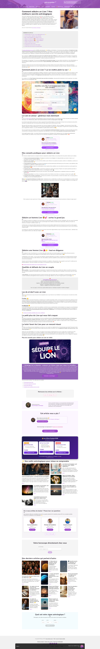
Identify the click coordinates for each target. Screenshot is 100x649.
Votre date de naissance (39, 92)
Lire (22, 483)
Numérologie (67, 6)
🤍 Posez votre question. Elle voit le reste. (48, 209)
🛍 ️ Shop (73, 6)
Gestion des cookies (48, 641)
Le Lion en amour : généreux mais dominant (33, 35)
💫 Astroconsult (60, 6)
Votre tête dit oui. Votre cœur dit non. (49, 208)
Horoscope (25, 6)
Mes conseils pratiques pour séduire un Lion (33, 37)
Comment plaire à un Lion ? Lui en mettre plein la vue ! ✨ (35, 34)
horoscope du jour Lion (28, 382)
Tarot (43, 6)
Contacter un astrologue (49, 375)
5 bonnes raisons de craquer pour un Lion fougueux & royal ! (34, 264)
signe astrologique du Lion (28, 50)
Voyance (53, 6)
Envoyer (50, 108)
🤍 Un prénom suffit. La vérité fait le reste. (48, 145)
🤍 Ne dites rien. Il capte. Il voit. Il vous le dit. (48, 242)
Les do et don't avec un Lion (30, 43)
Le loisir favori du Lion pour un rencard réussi (33, 46)
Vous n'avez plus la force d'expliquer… (49, 143)
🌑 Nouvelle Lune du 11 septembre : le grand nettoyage (72, 562)
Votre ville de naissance (39, 97)
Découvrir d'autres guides (50, 534)
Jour (43, 620)
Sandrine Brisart (67, 525)
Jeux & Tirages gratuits (60, 638)
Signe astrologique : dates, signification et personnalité (68, 476)
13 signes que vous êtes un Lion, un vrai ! (31, 386)
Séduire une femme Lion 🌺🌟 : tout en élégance (34, 40)
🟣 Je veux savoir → (50, 212)
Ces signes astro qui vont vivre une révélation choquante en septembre (34, 588)
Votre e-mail (54, 102)
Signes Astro (31, 6)
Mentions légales (40, 641)
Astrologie (38, 6)
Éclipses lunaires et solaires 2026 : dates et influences (53, 600)
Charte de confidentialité (58, 641)
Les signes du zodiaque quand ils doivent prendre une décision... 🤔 (34, 600)
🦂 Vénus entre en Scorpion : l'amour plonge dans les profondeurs (53, 563)
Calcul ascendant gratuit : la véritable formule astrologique (35, 476)
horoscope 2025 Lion (28, 385)
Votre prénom (39, 102)
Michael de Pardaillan (50, 525)
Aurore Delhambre (32, 525)
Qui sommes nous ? (49, 638)
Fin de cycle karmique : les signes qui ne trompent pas (73, 575)
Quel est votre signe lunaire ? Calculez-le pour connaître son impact (69, 487)
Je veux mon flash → (50, 147)
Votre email (40, 546)
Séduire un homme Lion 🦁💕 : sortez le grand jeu (34, 38)
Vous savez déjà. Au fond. (50, 240)
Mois (48, 620)
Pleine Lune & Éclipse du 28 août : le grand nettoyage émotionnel (54, 587)
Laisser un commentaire (49, 431)
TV (76, 6)
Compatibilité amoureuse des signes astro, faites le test (40, 497)
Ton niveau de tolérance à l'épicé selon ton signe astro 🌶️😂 (30, 577)
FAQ (54, 638)
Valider (50, 552)
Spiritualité (47, 6)
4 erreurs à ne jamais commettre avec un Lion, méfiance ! (34, 312)
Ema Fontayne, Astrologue (36, 27)
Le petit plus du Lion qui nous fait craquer (32, 44)
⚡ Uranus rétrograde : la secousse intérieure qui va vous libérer (54, 575)
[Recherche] (79, 6)
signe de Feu (28, 118)
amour (45, 395)
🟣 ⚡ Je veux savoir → (50, 244)
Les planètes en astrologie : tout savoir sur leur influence (41, 486)
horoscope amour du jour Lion (30, 383)
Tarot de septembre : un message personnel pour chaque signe (73, 588)
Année (55, 620)
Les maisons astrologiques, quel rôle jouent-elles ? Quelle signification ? (69, 465)
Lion (55, 395)
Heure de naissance (59, 92)
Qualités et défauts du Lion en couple (32, 41)
